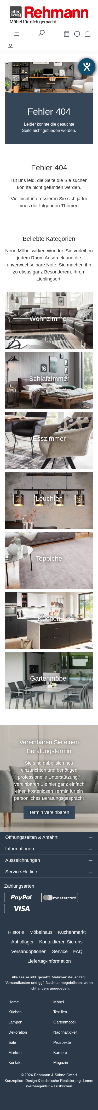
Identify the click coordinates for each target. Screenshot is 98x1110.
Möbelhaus (41, 932)
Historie (16, 932)
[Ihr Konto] (10, 44)
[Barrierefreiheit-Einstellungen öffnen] (86, 66)
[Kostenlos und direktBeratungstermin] (66, 33)
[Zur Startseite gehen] (49, 15)
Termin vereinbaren (49, 812)
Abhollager (22, 941)
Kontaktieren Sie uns (61, 941)
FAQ (78, 951)
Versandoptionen (29, 951)
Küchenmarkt (72, 932)
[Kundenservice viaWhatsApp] (54, 34)
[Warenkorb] (87, 33)
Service (60, 951)
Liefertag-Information (49, 961)
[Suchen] (41, 34)
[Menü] (16, 33)
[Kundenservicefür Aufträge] (77, 33)
